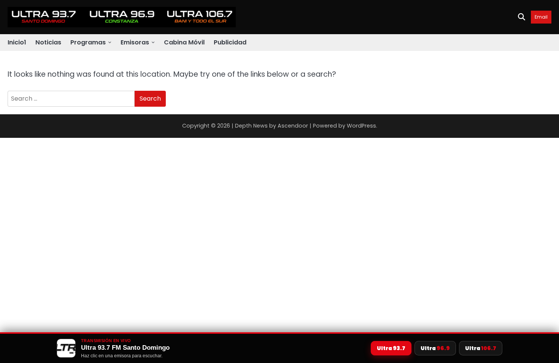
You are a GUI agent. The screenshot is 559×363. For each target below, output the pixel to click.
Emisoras (135, 42)
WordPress (361, 125)
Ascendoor (293, 125)
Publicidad (230, 42)
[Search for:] (71, 99)
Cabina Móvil (184, 42)
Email (541, 16)
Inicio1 (17, 42)
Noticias (48, 42)
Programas (88, 42)
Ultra (391, 348)
